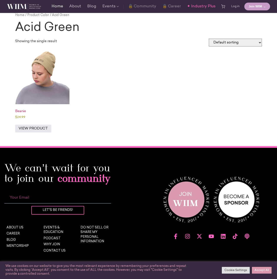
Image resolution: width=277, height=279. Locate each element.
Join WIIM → (257, 6)
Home (57, 6)
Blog (91, 6)
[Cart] (223, 6)
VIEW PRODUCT (33, 128)
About (75, 6)
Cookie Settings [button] (235, 270)
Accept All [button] (261, 270)
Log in (235, 6)
